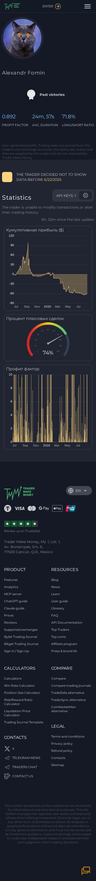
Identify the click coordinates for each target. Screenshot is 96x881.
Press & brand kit (64, 651)
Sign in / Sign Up (16, 651)
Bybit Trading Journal (20, 637)
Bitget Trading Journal (21, 644)
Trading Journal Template (23, 722)
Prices (9, 615)
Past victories (52, 94)
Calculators (13, 678)
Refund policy (61, 751)
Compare (58, 678)
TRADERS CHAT (24, 767)
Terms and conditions (67, 736)
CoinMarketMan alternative (63, 709)
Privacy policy (62, 743)
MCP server (13, 594)
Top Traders (60, 630)
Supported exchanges (21, 630)
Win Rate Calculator (19, 685)
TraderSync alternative (68, 700)
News (55, 587)
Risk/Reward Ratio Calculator (18, 702)
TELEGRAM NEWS (26, 758)
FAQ (54, 615)
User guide (59, 601)
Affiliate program (64, 644)
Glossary (57, 608)
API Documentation (66, 622)
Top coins (58, 637)
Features (11, 580)
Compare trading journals (71, 685)
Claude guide (14, 608)
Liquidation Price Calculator (17, 713)
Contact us (22, 776)
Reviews (10, 622)
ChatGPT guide (15, 601)
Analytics (11, 587)
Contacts (58, 758)
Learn (55, 594)
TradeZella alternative (67, 693)
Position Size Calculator (22, 693)
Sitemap (57, 765)
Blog (54, 580)
